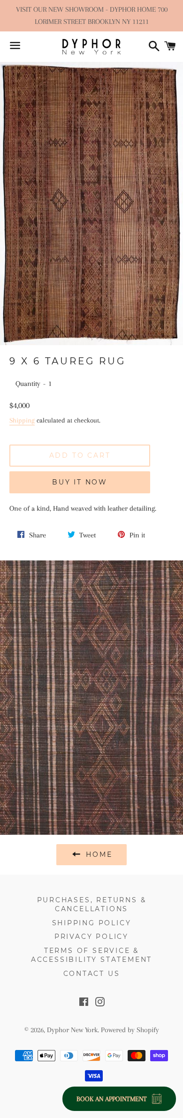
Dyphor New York (72, 1030)
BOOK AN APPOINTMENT (111, 1099)
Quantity (27, 383)
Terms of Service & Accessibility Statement (91, 955)
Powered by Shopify (130, 1030)
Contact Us (91, 973)
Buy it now (79, 482)
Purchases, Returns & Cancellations (91, 905)
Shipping (22, 420)
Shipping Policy (91, 923)
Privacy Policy (91, 936)
